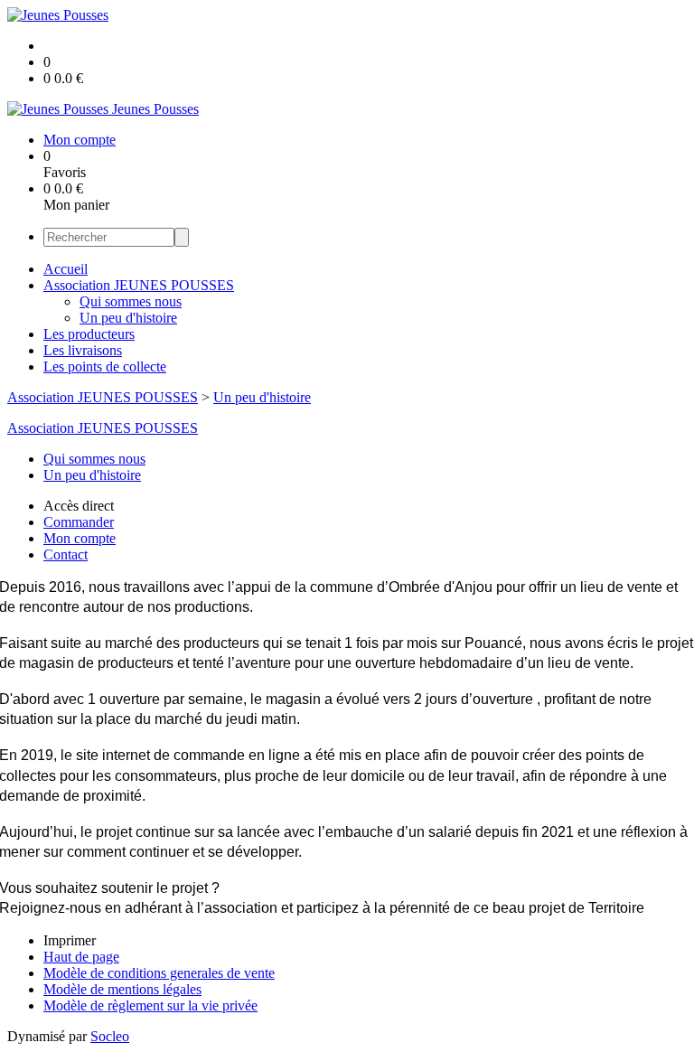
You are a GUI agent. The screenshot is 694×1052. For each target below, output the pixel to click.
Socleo (109, 1036)
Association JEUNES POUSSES (138, 285)
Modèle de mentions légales (122, 989)
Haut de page (81, 956)
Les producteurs (89, 334)
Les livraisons (82, 350)
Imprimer (69, 940)
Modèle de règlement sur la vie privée (150, 1005)
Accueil (65, 269)
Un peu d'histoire (128, 317)
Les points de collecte (104, 366)
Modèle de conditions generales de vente (159, 973)
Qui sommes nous (131, 301)
